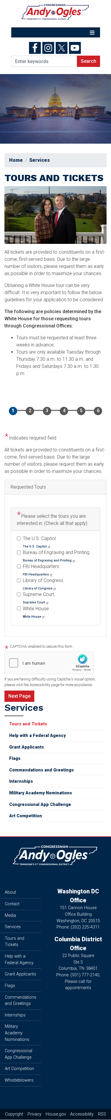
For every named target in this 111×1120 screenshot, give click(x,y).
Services (39, 160)
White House (36, 608)
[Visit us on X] (62, 48)
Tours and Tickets (28, 724)
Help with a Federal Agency (37, 735)
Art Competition (25, 815)
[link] (37, 546)
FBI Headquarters (41, 566)
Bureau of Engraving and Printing (56, 552)
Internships (21, 781)
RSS (102, 1114)
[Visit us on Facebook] (35, 48)
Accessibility (82, 1114)
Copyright (14, 1114)
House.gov (56, 1114)
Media (10, 915)
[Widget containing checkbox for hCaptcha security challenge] (49, 663)
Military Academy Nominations (40, 793)
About (10, 892)
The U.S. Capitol (39, 538)
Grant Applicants (26, 747)
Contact (12, 903)
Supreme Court (38, 594)
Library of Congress (43, 580)
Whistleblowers (19, 1080)
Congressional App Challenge (40, 804)
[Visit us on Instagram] (49, 48)
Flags (14, 758)
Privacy (34, 1114)
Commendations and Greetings (41, 770)
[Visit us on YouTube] (75, 48)
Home (16, 160)
